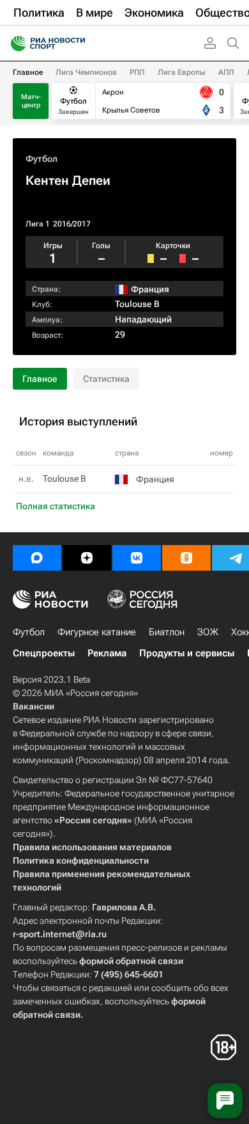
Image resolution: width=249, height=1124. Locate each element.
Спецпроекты (44, 653)
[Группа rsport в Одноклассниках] (186, 558)
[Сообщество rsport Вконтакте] (136, 558)
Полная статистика (55, 506)
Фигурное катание (96, 632)
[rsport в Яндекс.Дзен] (87, 558)
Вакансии (33, 706)
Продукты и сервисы (186, 653)
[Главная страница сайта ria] (14, 43)
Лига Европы (182, 72)
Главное (28, 72)
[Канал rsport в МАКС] (37, 558)
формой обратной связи (131, 961)
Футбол (41, 159)
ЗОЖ (207, 632)
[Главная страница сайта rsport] (76, 43)
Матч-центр (31, 101)
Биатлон (167, 632)
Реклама (106, 653)
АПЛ (226, 72)
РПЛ (137, 72)
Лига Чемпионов (86, 72)
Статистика (106, 379)
